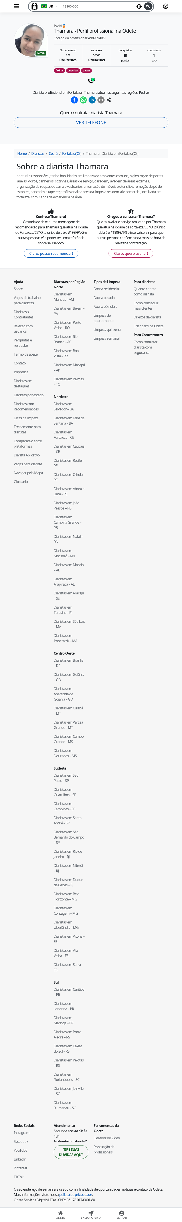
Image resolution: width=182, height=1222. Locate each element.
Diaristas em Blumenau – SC (65, 1105)
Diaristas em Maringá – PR (63, 1020)
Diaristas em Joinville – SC (68, 1091)
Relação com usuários (23, 329)
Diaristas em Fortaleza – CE (64, 435)
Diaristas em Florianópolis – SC (66, 1077)
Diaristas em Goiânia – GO (69, 677)
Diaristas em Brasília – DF (68, 663)
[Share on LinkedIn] (92, 99)
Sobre (18, 288)
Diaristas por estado (29, 395)
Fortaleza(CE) (71, 153)
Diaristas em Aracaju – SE (69, 596)
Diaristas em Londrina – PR (64, 1006)
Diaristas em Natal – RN (68, 539)
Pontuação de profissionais (104, 1149)
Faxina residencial (106, 288)
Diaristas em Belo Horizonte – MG (66, 896)
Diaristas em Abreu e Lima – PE (69, 491)
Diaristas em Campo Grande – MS (69, 739)
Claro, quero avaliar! (131, 253)
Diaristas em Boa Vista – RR (66, 353)
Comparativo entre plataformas (28, 444)
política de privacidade (75, 1194)
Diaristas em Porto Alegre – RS (67, 1034)
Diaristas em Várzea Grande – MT (68, 725)
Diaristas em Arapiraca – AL (64, 582)
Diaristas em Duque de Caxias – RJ (68, 882)
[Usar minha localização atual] (139, 6)
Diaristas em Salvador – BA (63, 406)
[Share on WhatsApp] (83, 99)
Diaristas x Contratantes (23, 314)
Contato (20, 363)
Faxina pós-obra (105, 306)
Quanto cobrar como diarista (145, 291)
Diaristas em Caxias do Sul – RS (68, 1049)
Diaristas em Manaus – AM (64, 297)
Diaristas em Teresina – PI (63, 610)
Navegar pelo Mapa (28, 472)
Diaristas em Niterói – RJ (68, 868)
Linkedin (20, 1159)
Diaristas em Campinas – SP (64, 806)
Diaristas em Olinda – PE (69, 477)
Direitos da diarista (147, 317)
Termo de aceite (26, 354)
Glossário (21, 481)
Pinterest (20, 1168)
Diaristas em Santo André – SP (67, 820)
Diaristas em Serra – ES (68, 967)
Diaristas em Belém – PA (69, 311)
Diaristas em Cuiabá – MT (68, 711)
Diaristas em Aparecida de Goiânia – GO (63, 694)
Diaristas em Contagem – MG (66, 911)
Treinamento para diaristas (27, 429)
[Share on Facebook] (74, 99)
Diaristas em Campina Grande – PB (67, 522)
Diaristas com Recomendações (26, 406)
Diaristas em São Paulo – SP (66, 778)
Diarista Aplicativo (27, 455)
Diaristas (37, 153)
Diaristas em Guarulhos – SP (65, 792)
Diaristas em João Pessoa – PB (66, 505)
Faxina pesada (104, 297)
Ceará (53, 153)
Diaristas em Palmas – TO (69, 382)
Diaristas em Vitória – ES (69, 939)
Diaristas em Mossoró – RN (64, 553)
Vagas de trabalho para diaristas (27, 300)
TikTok (19, 1176)
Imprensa (21, 372)
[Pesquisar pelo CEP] (148, 6)
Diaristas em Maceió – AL (69, 567)
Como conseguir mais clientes (146, 306)
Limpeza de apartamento (103, 318)
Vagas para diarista (28, 464)
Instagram (21, 1132)
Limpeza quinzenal (107, 329)
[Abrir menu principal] (16, 6)
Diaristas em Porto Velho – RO (67, 325)
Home (22, 153)
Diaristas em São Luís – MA (69, 624)
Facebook (21, 1141)
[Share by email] (101, 99)
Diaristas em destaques (23, 383)
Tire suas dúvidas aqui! (71, 1152)
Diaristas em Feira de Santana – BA (69, 421)
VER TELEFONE (91, 122)
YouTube (20, 1150)
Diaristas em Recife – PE (69, 463)
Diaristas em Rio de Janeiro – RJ (68, 854)
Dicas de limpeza (26, 418)
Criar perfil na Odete (148, 326)
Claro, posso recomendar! (51, 253)
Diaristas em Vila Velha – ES (66, 953)
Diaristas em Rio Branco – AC (65, 339)
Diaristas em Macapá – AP (69, 367)
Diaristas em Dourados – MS (65, 753)
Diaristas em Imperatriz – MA (65, 638)
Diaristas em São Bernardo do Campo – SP (69, 837)
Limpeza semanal (106, 338)
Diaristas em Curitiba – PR (69, 992)
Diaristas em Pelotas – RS (69, 1063)
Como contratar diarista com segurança (145, 347)
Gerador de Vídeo (107, 1138)
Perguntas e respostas (23, 343)
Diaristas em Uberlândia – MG (66, 925)
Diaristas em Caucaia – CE (69, 449)
